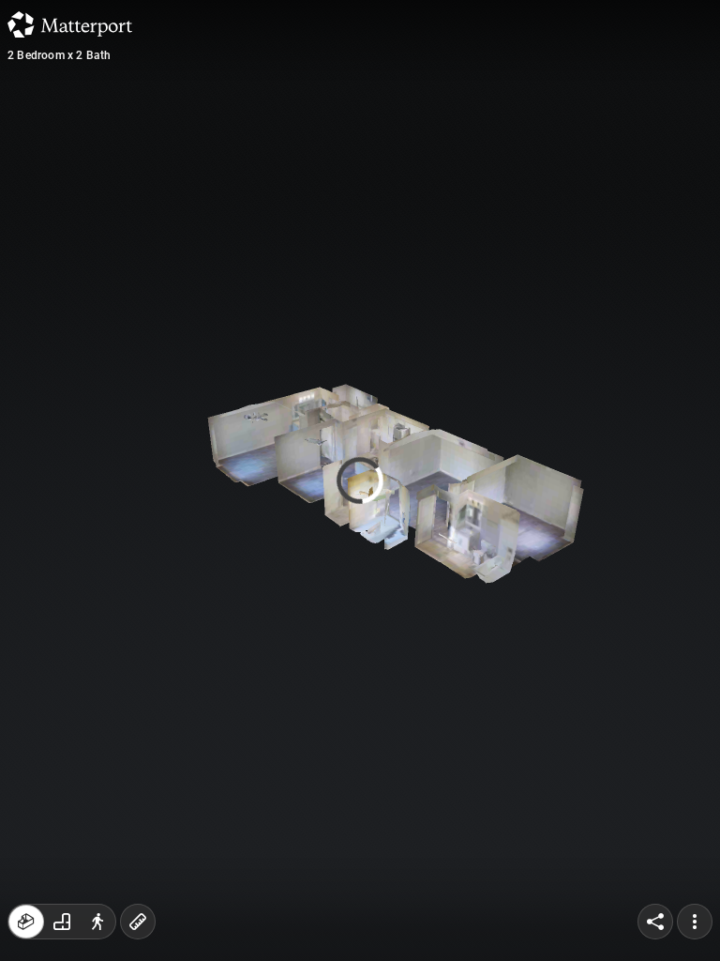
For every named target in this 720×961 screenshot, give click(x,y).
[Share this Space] (655, 921)
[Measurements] (138, 921)
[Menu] (694, 921)
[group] (62, 921)
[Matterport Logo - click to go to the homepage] (70, 24)
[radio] (26, 921)
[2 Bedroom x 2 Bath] (360, 480)
